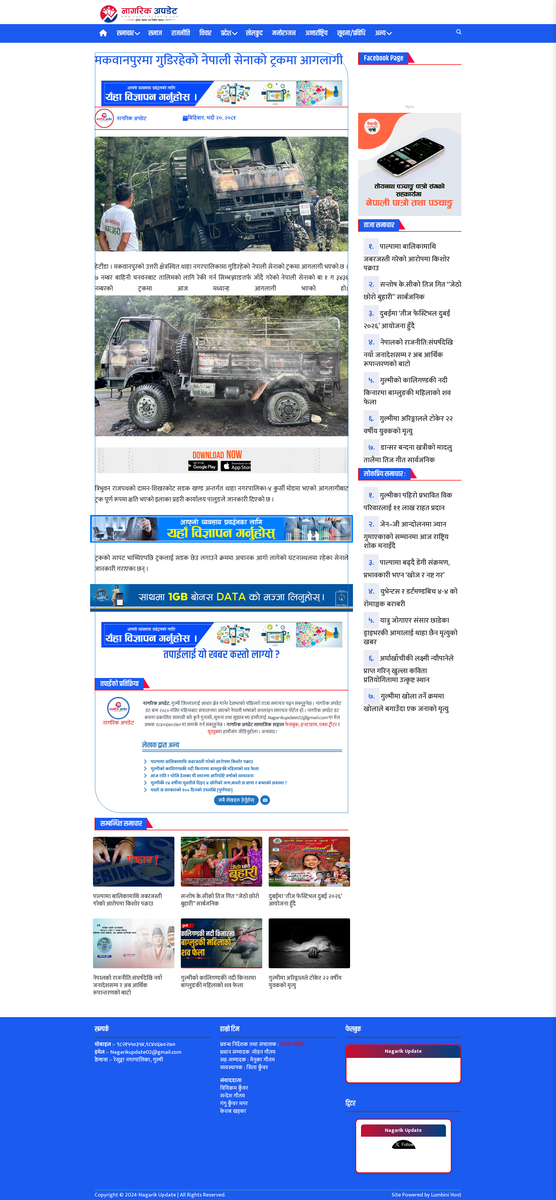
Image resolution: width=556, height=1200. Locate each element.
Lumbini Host (446, 1194)
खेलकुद (254, 33)
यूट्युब (213, 732)
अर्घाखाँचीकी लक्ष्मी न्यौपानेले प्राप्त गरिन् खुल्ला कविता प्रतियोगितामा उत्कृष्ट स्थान (409, 669)
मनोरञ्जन (284, 33)
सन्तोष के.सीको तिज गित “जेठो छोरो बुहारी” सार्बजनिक (220, 900)
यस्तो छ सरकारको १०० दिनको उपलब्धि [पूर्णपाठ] (192, 790)
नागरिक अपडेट (118, 723)
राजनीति (180, 33)
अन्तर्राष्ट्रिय (316, 33)
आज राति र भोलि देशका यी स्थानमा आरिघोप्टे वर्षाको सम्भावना (202, 776)
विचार (205, 33)
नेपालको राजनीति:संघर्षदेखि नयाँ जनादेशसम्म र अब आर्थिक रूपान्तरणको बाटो (127, 986)
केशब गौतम (292, 1044)
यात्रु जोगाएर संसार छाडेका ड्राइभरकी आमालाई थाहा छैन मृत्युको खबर (411, 631)
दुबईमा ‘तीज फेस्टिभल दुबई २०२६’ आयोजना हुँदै (305, 900)
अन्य (380, 33)
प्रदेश (226, 33)
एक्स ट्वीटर (328, 725)
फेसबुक (292, 725)
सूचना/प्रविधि (351, 33)
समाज (155, 33)
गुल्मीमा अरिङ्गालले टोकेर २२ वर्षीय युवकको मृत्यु (305, 982)
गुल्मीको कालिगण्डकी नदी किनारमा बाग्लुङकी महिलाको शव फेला (205, 768)
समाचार (125, 33)
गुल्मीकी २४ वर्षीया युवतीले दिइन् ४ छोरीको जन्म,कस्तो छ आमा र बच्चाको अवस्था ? (219, 783)
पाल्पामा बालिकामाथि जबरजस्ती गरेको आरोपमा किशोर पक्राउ (202, 761)
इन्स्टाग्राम (309, 725)
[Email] (265, 800)
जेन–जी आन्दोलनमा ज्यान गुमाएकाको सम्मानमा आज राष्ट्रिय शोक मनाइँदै (406, 535)
